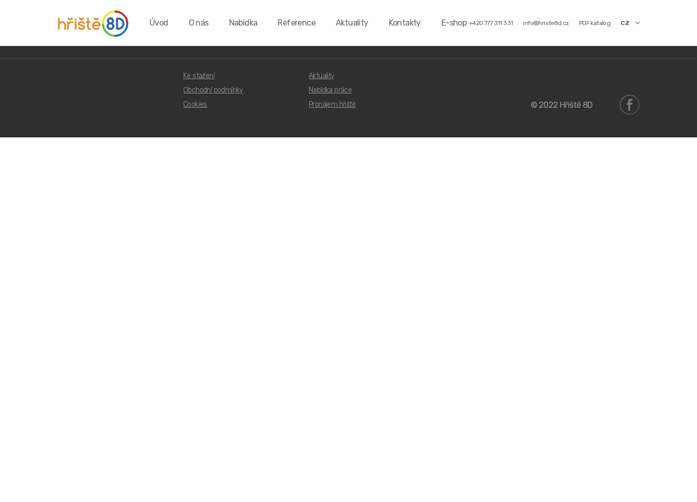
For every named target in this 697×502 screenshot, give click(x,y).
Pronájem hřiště (332, 104)
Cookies (195, 104)
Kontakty (405, 23)
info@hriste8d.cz (545, 23)
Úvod (159, 23)
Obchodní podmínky (213, 90)
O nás (199, 23)
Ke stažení (198, 75)
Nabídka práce (330, 90)
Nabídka (243, 23)
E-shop (453, 23)
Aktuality (352, 23)
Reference (296, 23)
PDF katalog (594, 23)
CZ (624, 23)
